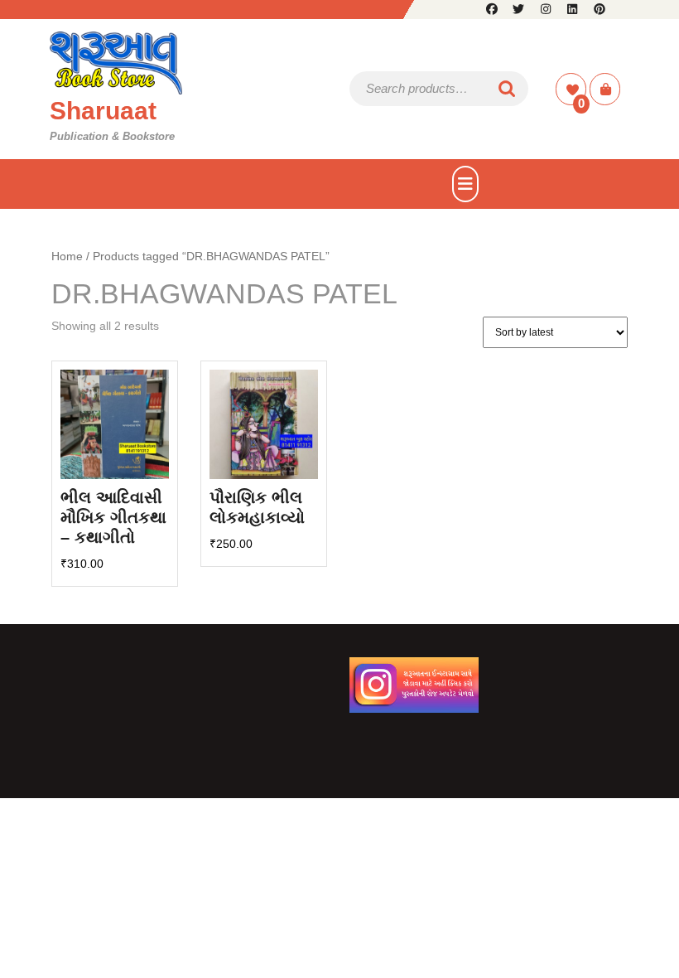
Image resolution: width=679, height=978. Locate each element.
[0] (573, 90)
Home (67, 256)
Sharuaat (103, 110)
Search (507, 89)
